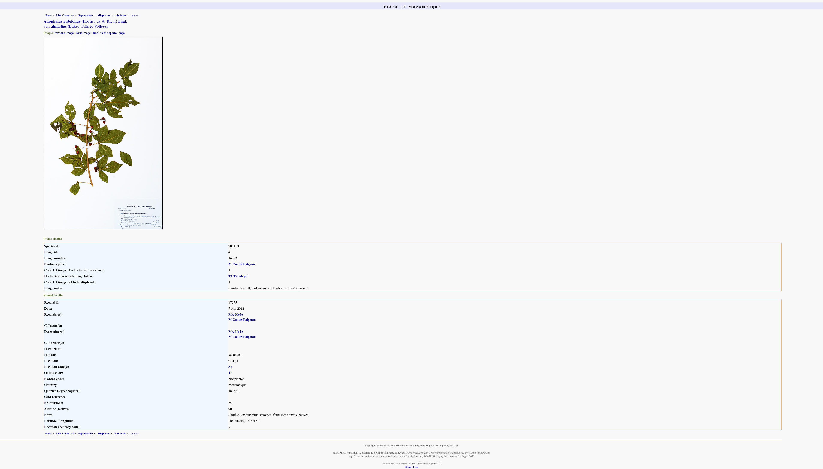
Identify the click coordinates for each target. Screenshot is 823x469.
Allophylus (103, 15)
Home (48, 15)
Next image (83, 32)
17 (230, 372)
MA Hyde (235, 314)
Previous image (64, 32)
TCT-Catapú (238, 275)
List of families (65, 15)
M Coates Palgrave (242, 263)
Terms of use (411, 467)
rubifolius (120, 15)
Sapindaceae (85, 15)
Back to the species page (109, 32)
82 (230, 366)
